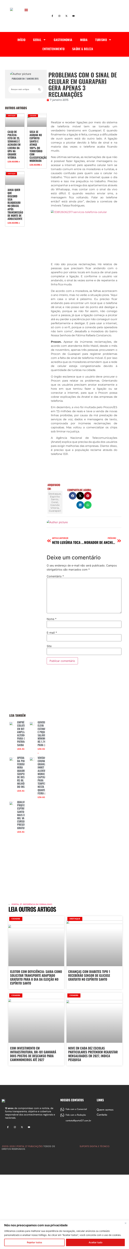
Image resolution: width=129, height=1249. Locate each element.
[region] (64, 1234)
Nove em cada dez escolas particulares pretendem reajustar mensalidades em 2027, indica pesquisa (93, 1054)
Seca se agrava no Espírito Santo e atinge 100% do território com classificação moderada (38, 146)
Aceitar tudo (95, 1242)
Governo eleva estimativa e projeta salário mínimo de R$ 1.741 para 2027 (44, 733)
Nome (51, 619)
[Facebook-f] (52, 16)
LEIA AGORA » (14, 161)
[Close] (125, 1223)
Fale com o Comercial (76, 1109)
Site (49, 646)
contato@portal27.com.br (78, 1121)
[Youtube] (73, 16)
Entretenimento (53, 49)
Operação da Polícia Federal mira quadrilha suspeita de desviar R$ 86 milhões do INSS (23, 772)
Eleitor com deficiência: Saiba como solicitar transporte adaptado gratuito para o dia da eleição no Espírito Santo (36, 977)
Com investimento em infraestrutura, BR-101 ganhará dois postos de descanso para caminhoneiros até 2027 (33, 1054)
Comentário (55, 576)
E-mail (52, 632)
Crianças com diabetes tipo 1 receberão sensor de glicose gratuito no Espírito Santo (89, 975)
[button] (26, 10)
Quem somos (105, 1110)
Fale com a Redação (76, 1115)
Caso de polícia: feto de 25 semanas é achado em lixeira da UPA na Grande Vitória (14, 145)
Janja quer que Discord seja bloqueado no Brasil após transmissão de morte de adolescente (15, 204)
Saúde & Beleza (82, 49)
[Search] (39, 89)
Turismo (101, 40)
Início (21, 40)
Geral (37, 40)
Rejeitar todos (34, 1242)
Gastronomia (63, 40)
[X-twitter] (66, 16)
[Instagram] (59, 16)
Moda (84, 40)
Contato (102, 1115)
